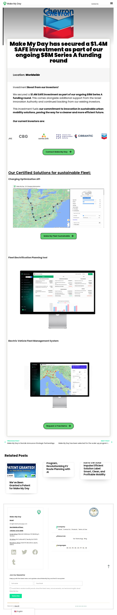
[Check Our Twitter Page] (24, 552)
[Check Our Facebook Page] (35, 552)
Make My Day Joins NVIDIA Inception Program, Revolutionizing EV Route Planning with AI (58, 465)
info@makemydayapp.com (18, 524)
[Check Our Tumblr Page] (14, 562)
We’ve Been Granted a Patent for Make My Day (19, 485)
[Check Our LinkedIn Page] (14, 552)
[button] (111, 3)
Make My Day (14, 3)
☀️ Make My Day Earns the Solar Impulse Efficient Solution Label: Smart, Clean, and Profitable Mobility (94, 467)
